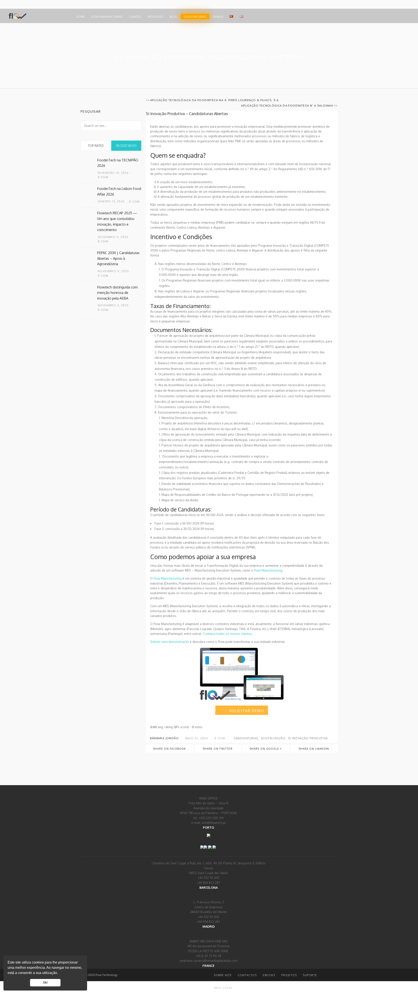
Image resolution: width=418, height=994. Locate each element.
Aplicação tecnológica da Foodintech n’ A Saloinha (287, 105)
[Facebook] (202, 844)
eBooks (269, 975)
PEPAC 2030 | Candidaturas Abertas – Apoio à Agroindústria (118, 258)
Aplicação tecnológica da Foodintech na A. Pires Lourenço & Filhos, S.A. (214, 100)
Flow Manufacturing (107, 16)
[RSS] (210, 844)
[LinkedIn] (205, 844)
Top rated (96, 146)
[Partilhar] (214, 844)
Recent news (126, 146)
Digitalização (273, 738)
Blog (173, 16)
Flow (181, 51)
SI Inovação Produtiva (308, 738)
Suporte (310, 975)
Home (80, 16)
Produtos (155, 16)
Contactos (247, 975)
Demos (218, 16)
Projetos (289, 975)
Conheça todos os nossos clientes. (228, 633)
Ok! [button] (45, 982)
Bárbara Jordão (164, 738)
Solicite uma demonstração (169, 642)
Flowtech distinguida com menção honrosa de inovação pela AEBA (117, 292)
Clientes (135, 16)
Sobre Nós (223, 975)
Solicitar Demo (195, 16)
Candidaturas (246, 738)
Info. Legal (223, 987)
